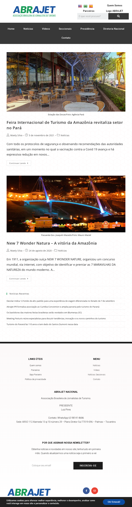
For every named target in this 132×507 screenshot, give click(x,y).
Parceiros (88, 10)
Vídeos (46, 28)
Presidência (87, 28)
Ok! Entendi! (114, 501)
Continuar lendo (20, 162)
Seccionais (65, 28)
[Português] (85, 6)
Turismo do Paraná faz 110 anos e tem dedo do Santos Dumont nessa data (42, 324)
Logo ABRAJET (114, 10)
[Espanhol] (91, 6)
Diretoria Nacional (113, 28)
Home (11, 28)
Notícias (28, 28)
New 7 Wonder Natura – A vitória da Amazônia (52, 243)
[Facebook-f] (86, 490)
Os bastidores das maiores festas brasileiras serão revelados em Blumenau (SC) (44, 312)
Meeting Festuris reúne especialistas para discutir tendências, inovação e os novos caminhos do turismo (56, 318)
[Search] (118, 16)
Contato (66, 37)
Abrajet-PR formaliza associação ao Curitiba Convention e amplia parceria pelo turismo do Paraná (53, 306)
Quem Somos (114, 5)
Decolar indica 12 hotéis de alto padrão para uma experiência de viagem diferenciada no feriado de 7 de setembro (61, 300)
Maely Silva (16, 135)
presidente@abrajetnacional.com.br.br (66, 413)
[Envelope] (94, 490)
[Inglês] (80, 6)
